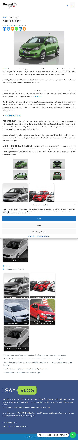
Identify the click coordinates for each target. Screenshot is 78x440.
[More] (24, 29)
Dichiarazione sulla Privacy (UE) (15, 426)
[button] (75, 204)
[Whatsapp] (16, 29)
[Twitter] (8, 29)
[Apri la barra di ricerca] (67, 5)
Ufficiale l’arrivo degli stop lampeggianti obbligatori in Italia (26, 369)
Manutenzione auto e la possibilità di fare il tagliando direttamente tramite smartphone (35, 355)
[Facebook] (4, 29)
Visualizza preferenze (39, 232)
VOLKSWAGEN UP (13, 115)
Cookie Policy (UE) (10, 422)
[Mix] (12, 29)
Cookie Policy (31, 236)
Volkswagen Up (11, 269)
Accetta (39, 218)
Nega (39, 225)
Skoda (5, 68)
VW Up (21, 269)
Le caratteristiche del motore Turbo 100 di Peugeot (22, 372)
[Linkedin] (20, 29)
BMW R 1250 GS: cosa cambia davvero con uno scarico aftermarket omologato (33, 358)
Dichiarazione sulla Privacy (43, 236)
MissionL (38, 96)
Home (5, 17)
